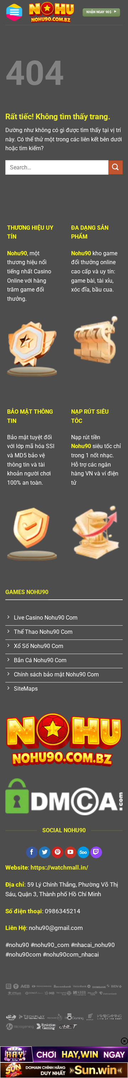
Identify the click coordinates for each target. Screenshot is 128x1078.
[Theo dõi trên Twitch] (96, 852)
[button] (14, 12)
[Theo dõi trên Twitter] (44, 852)
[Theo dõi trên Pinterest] (57, 852)
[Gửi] (115, 167)
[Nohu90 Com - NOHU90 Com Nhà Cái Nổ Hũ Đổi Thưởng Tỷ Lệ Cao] (51, 12)
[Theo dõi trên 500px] (83, 852)
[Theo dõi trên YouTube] (70, 852)
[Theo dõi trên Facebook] (32, 852)
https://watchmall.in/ (59, 867)
